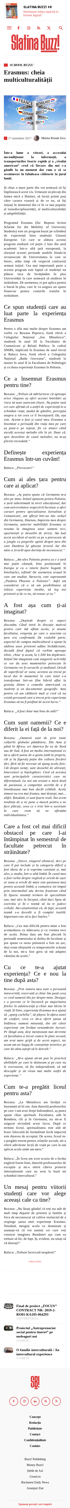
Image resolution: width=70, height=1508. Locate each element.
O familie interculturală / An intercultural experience (37, 1352)
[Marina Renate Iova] (37, 138)
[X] (49, 28)
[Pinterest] (26, 1284)
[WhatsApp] (34, 1284)
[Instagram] (28, 28)
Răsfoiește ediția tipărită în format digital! (41, 13)
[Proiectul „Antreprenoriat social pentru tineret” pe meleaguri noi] (8, 1328)
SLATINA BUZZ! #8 (37, 7)
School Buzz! (21, 65)
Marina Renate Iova (53, 138)
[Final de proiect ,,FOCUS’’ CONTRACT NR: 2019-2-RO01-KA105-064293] (8, 1306)
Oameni (23, 1340)
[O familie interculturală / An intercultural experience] (8, 1350)
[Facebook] (18, 28)
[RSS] (39, 28)
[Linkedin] (35, 1401)
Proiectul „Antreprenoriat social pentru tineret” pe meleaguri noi (36, 1332)
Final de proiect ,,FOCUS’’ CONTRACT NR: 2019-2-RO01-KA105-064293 (36, 1310)
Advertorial (28, 1318)
